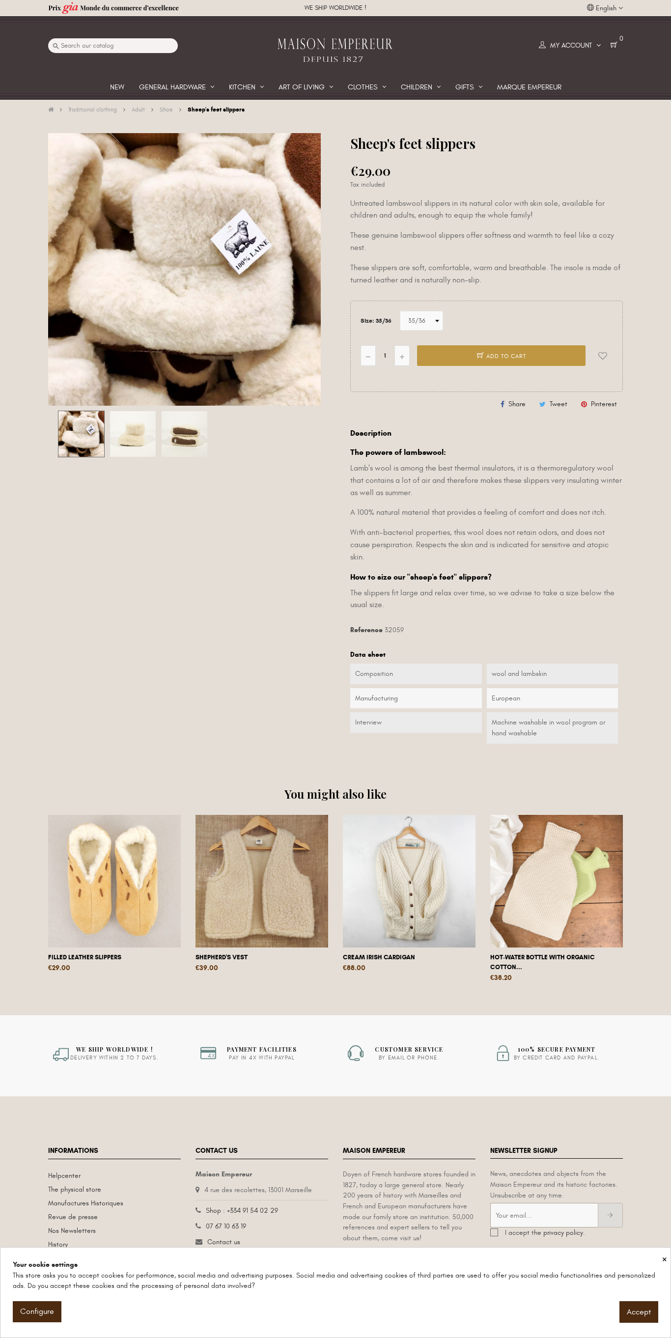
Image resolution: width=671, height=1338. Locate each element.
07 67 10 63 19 (226, 1226)
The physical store (74, 1189)
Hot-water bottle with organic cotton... (542, 962)
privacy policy (563, 1232)
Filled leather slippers (84, 957)
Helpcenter (64, 1175)
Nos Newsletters (72, 1230)
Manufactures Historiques (85, 1203)
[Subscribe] (610, 1215)
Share (517, 404)
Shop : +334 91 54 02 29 (242, 1210)
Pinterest (604, 404)
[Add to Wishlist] (603, 355)
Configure (37, 1311)
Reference (366, 630)
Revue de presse (73, 1217)
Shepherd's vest (222, 957)
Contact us (223, 1242)
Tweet (558, 404)
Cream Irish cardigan (379, 957)
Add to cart (505, 356)
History (58, 1244)
